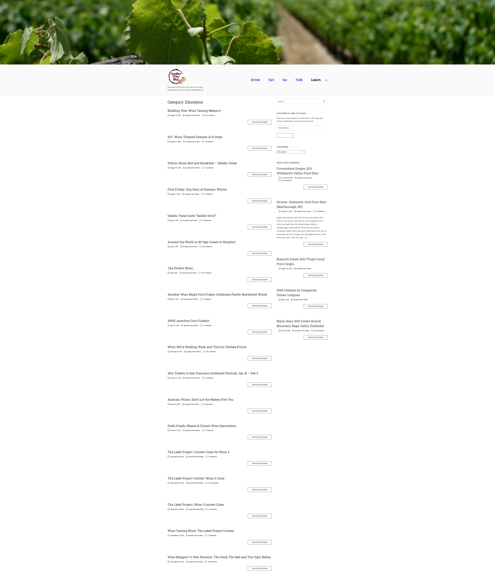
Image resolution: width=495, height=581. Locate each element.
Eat (271, 79)
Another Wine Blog (196, 457)
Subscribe (285, 135)
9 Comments (209, 378)
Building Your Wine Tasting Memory (194, 111)
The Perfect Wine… (181, 268)
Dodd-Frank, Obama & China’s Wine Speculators (202, 426)
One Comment (210, 115)
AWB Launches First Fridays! (188, 321)
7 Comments (212, 535)
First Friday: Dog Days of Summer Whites (197, 189)
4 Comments (206, 220)
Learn (316, 79)
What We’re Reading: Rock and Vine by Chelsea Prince (207, 347)
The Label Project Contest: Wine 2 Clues (196, 478)
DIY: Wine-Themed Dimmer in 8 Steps (195, 137)
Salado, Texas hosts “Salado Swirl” (192, 216)
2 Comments (209, 142)
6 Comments (208, 404)
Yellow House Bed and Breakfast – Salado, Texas (202, 163)
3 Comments (209, 168)
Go (285, 79)
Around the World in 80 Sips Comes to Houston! (202, 242)
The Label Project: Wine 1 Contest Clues (196, 504)
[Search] (324, 101)
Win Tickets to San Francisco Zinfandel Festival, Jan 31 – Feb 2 (213, 373)
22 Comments (212, 562)
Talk (299, 79)
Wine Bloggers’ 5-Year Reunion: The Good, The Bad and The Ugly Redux (219, 557)
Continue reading (259, 122)
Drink (255, 79)
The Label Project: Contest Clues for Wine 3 (198, 452)
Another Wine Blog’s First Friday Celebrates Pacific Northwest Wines (217, 294)
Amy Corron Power (194, 115)
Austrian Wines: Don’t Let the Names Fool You (200, 399)
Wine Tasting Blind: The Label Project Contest (201, 531)
